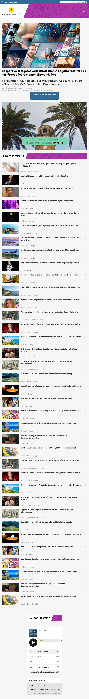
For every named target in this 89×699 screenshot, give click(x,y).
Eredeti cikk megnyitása (44, 94)
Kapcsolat (34, 689)
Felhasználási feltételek (38, 686)
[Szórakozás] (12, 11)
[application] (44, 126)
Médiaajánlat (55, 689)
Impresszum (44, 689)
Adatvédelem (53, 686)
